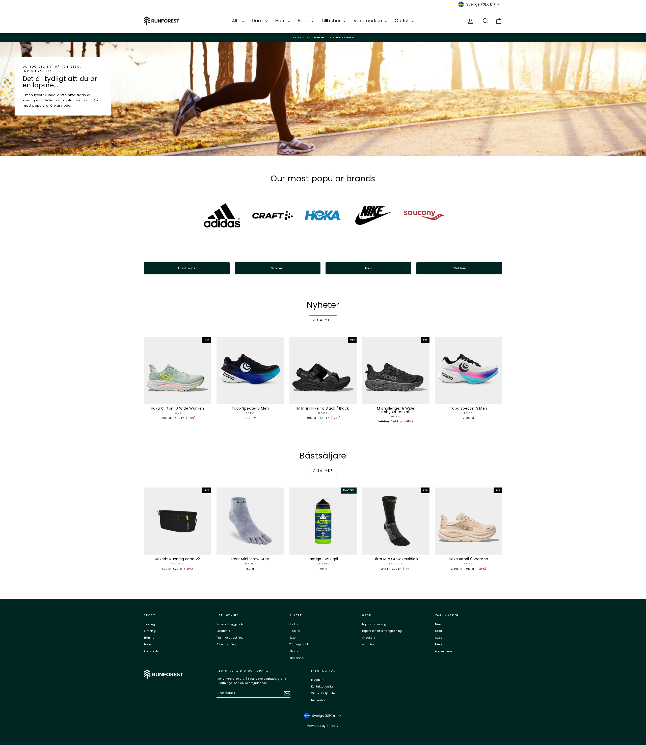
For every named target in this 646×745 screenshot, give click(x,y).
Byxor (293, 638)
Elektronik (223, 631)
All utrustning (226, 644)
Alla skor (368, 644)
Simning (150, 631)
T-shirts (294, 631)
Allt (236, 20)
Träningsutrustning (230, 638)
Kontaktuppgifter (323, 687)
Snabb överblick (177, 399)
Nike (438, 624)
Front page (187, 268)
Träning (149, 638)
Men (368, 268)
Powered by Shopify (322, 726)
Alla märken (443, 651)
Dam (258, 20)
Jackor (294, 624)
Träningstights (299, 644)
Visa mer (323, 320)
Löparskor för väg (374, 624)
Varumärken (368, 20)
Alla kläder (296, 658)
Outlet (402, 20)
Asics (439, 638)
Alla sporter (152, 651)
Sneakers (368, 638)
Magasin (317, 680)
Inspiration (318, 700)
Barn (304, 20)
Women (277, 268)
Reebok (440, 644)
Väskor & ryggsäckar (231, 624)
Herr (280, 20)
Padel (148, 644)
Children (459, 268)
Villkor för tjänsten (324, 693)
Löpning (149, 624)
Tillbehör (331, 20)
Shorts (294, 651)
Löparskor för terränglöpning (382, 631)
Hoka (438, 631)
